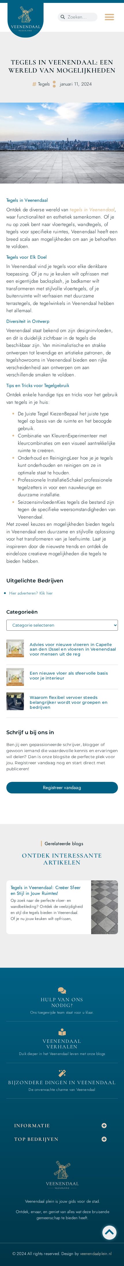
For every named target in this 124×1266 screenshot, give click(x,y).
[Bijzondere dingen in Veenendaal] (62, 1073)
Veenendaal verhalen (62, 1044)
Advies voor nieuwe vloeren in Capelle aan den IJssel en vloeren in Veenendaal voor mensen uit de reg (73, 649)
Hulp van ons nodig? (62, 1002)
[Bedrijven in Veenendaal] (62, 1032)
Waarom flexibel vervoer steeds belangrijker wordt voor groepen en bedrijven (69, 702)
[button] (109, 17)
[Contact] (62, 990)
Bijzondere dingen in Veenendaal (62, 1082)
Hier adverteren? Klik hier (31, 593)
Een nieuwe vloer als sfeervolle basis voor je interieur (69, 676)
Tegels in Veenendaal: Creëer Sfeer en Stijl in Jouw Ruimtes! (46, 890)
